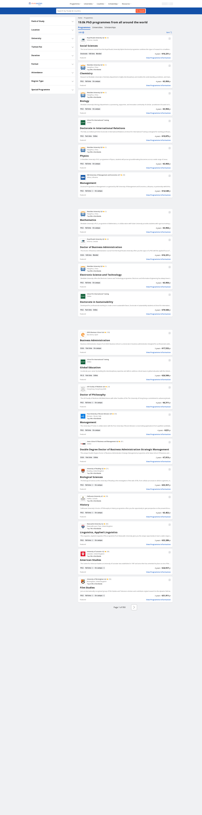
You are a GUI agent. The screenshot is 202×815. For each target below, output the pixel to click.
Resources (126, 4)
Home (80, 18)
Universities (88, 4)
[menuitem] (76, 3)
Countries (100, 4)
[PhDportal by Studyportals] (36, 4)
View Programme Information (158, 58)
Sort (168, 32)
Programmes (75, 4)
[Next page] (134, 607)
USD (80, 32)
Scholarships (113, 4)
